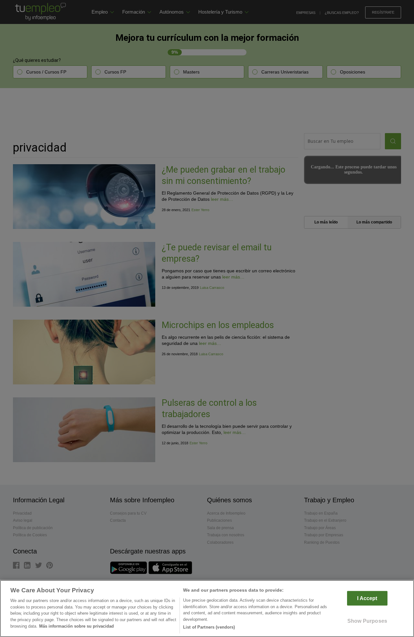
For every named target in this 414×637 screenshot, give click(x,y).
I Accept (367, 598)
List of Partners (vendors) (209, 627)
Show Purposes (367, 621)
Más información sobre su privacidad (76, 626)
